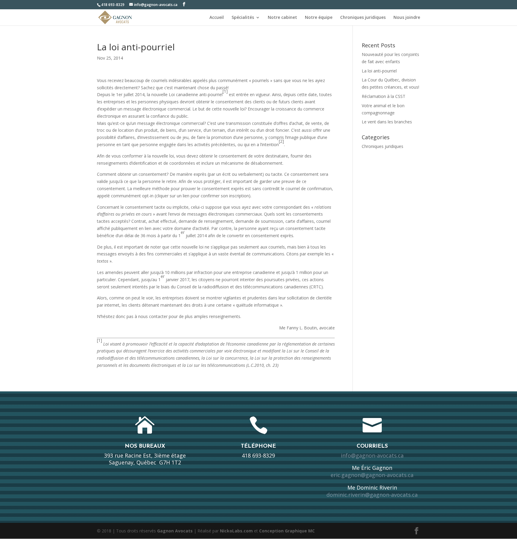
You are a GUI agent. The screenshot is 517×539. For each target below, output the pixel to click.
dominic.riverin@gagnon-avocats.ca (372, 494)
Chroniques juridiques (363, 17)
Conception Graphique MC (287, 531)
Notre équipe (318, 17)
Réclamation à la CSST (383, 96)
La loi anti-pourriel (379, 71)
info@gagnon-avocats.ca (372, 455)
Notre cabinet (282, 17)
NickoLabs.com (236, 531)
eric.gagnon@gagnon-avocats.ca (372, 475)
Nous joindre (406, 17)
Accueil (216, 17)
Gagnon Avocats (175, 531)
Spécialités (243, 17)
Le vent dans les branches (387, 122)
